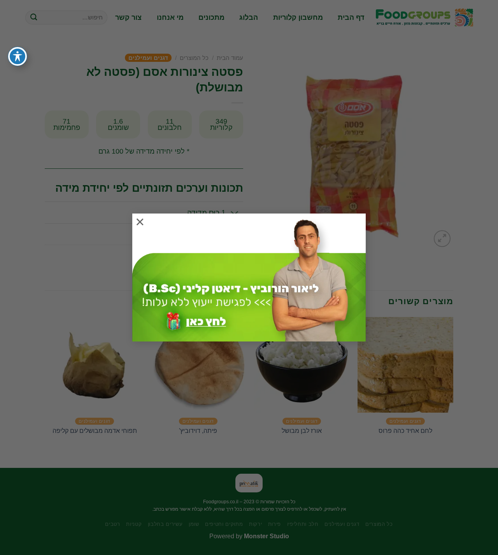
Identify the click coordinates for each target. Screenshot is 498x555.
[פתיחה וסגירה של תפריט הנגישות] (17, 56)
